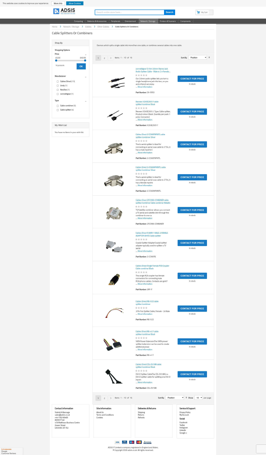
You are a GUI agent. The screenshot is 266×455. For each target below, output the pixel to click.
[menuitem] (79, 21)
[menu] (133, 21)
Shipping (141, 412)
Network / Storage (71, 26)
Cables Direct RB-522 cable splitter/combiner (147, 303)
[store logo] (64, 11)
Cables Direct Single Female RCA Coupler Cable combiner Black (152, 267)
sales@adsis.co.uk (62, 414)
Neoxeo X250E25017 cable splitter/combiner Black (147, 103)
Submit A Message (62, 412)
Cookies (99, 417)
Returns (141, 414)
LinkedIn (183, 430)
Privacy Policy (185, 412)
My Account (184, 414)
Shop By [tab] (59, 42)
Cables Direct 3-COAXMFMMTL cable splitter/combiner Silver (151, 168)
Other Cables (103, 26)
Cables (88, 26)
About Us (100, 412)
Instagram (184, 427)
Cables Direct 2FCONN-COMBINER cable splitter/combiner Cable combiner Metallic (153, 201)
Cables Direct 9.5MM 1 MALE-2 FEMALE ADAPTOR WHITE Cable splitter (152, 234)
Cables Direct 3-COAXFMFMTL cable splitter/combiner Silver (150, 136)
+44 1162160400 (61, 417)
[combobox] (135, 12)
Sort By (184, 57)
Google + (183, 432)
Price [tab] (57, 54)
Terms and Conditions (105, 414)
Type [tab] (57, 100)
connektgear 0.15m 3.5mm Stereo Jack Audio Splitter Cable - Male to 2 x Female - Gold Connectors (153, 70)
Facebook (183, 422)
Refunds (141, 417)
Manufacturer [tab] (60, 76)
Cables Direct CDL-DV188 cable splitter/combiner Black (148, 365)
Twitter (182, 425)
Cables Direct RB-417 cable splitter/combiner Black (147, 333)
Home (55, 26)
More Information (145, 86)
